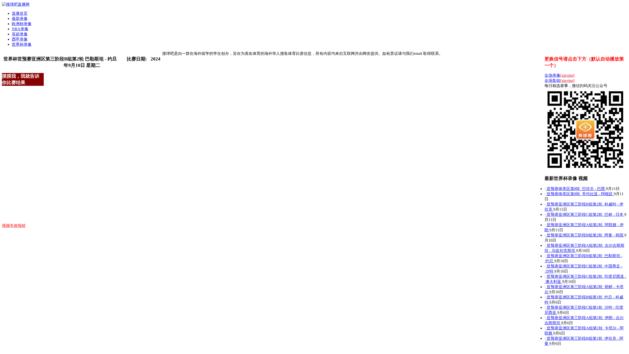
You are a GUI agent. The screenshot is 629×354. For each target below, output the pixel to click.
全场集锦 (559, 80)
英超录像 (20, 34)
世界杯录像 (21, 44)
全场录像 (559, 75)
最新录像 (20, 18)
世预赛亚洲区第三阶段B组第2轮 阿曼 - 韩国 (585, 235)
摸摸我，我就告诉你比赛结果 (20, 79)
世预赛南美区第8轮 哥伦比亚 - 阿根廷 (580, 194)
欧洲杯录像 (21, 24)
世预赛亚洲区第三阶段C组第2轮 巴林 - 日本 (585, 214)
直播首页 (20, 13)
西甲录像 (20, 39)
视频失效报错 (14, 225)
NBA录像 (20, 29)
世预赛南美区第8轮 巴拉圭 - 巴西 (576, 189)
